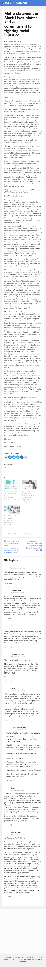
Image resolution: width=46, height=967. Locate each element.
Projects (32, 534)
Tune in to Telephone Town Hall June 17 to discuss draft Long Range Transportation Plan (34, 546)
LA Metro (9, 41)
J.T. (11, 567)
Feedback (17, 534)
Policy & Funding (25, 534)
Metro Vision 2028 (10, 516)
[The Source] (14, 3)
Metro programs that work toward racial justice (10, 493)
